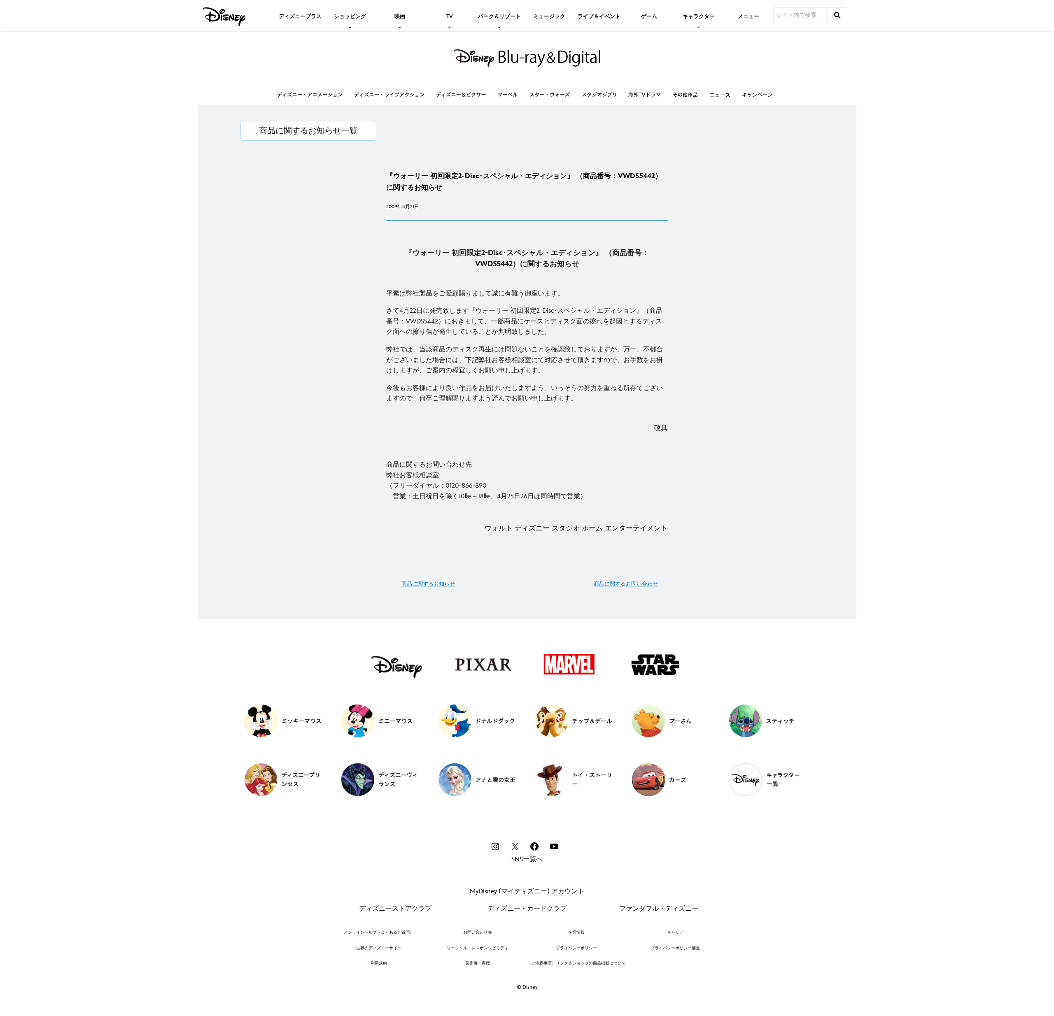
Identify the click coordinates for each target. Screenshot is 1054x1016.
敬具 (661, 428)
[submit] (837, 15)
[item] (350, 16)
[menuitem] (300, 16)
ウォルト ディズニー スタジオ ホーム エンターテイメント (576, 528)
